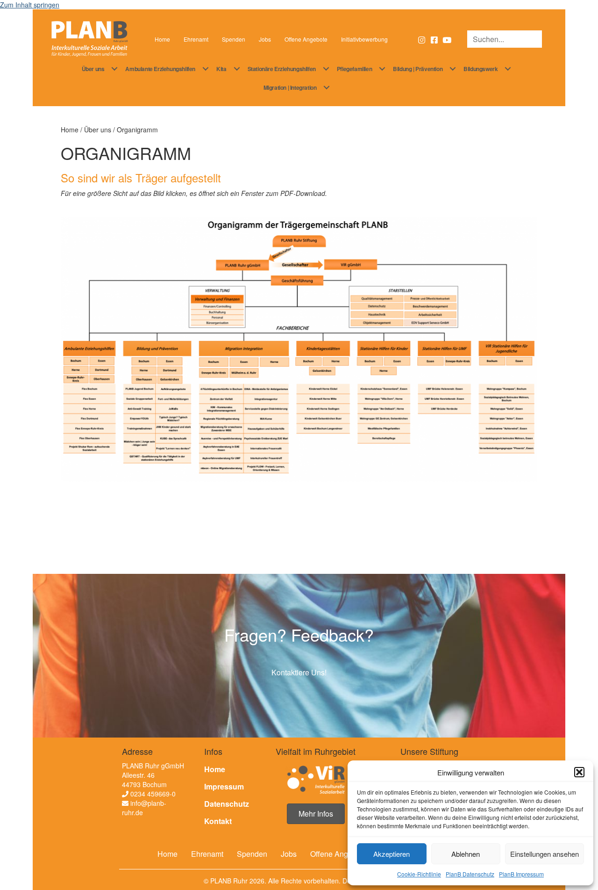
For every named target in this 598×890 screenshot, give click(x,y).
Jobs (265, 39)
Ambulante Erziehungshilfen (160, 69)
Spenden (233, 39)
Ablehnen (465, 854)
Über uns (93, 69)
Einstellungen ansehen (544, 854)
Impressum (224, 786)
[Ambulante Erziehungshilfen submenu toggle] (205, 68)
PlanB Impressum (521, 874)
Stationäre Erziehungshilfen (282, 69)
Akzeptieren (391, 854)
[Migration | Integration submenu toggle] (326, 87)
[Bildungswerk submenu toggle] (507, 68)
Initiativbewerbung (364, 39)
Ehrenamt (196, 39)
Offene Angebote (306, 39)
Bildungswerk (480, 69)
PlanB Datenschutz (470, 874)
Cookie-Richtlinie (419, 874)
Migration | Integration (290, 87)
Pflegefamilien (354, 69)
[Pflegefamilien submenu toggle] (382, 68)
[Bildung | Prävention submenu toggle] (452, 68)
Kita (221, 69)
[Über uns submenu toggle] (114, 68)
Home (162, 39)
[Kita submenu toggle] (237, 68)
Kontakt (218, 821)
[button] (579, 772)
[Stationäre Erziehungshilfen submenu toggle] (326, 68)
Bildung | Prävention (417, 69)
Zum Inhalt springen (29, 4)
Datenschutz (226, 803)
